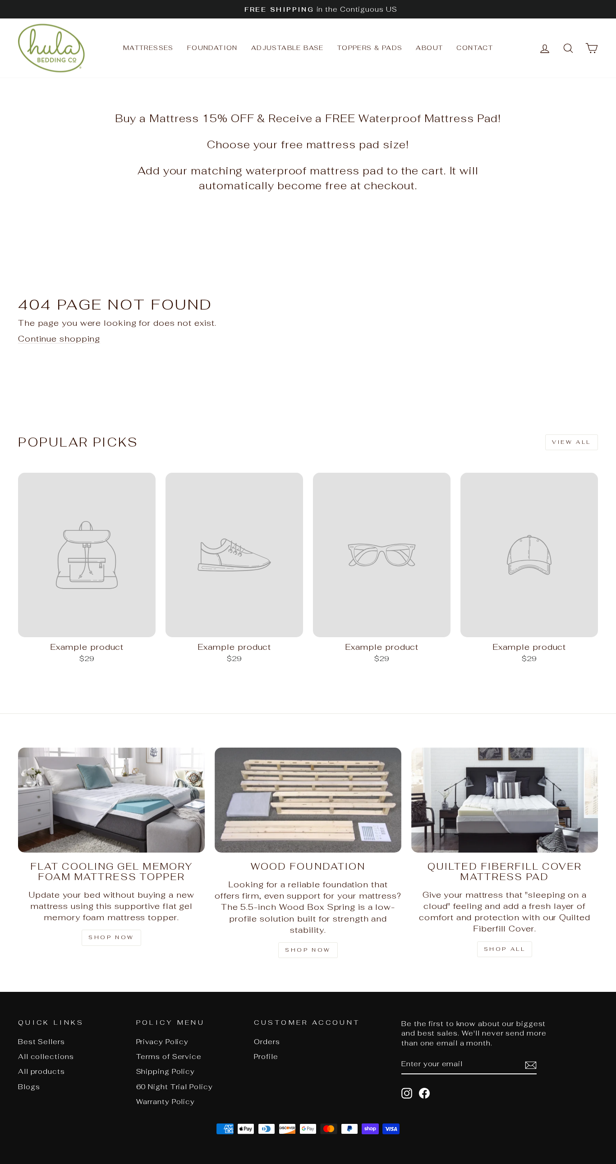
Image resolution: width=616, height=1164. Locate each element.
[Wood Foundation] (308, 800)
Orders (267, 1041)
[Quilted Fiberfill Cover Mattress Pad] (504, 800)
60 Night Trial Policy (174, 1086)
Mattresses (148, 48)
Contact (474, 48)
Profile (266, 1056)
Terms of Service (169, 1056)
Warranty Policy (165, 1101)
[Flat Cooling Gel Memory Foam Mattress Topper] (111, 800)
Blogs (29, 1086)
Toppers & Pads (370, 48)
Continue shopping (59, 338)
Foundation (212, 48)
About (429, 48)
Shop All (505, 949)
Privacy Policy (162, 1041)
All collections (46, 1056)
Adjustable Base (287, 48)
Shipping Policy (165, 1071)
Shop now (111, 937)
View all (571, 442)
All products (41, 1071)
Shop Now (308, 950)
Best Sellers (41, 1041)
